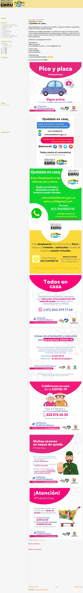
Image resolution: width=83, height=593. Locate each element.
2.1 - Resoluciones (5, 27)
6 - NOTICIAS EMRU (5, 34)
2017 (4, 50)
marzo (4, 44)
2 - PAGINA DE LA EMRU (6, 26)
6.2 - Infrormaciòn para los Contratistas (9, 36)
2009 (4, 53)
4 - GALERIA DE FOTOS (6, 32)
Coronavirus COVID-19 (7, 45)
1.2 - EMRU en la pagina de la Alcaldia (9, 25)
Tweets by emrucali (5, 105)
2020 (4, 43)
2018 (4, 49)
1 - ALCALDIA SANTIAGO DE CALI (8, 24)
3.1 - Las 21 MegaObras (6, 31)
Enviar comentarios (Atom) (41, 589)
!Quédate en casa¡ (7, 46)
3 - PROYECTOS (5, 30)
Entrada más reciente (34, 586)
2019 (4, 48)
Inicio (56, 586)
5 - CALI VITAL (4, 33)
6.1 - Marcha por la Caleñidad (7, 35)
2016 (4, 52)
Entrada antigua (78, 586)
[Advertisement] (41, 12)
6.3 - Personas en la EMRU (7, 37)
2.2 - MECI (3, 28)
